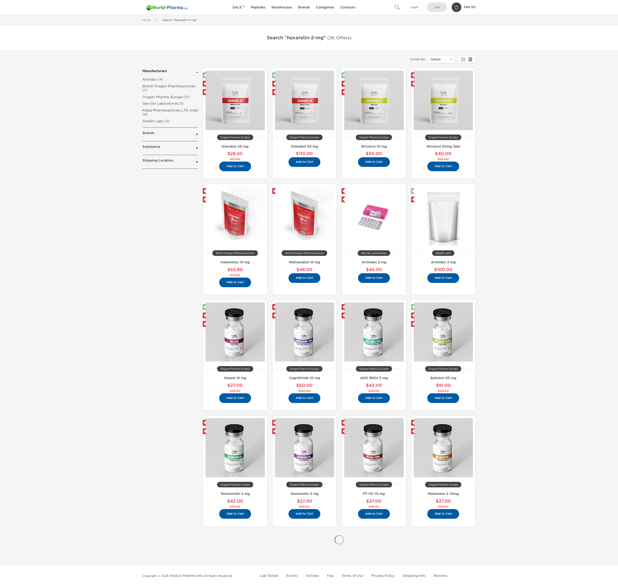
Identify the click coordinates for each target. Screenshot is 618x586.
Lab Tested (269, 576)
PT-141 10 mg (374, 494)
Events (292, 576)
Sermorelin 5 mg (304, 494)
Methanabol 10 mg (304, 262)
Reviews (440, 576)
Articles (312, 576)
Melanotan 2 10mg (443, 494)
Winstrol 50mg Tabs (443, 146)
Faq (330, 576)
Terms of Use (352, 576)
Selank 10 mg (235, 378)
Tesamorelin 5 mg (235, 494)
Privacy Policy (383, 576)
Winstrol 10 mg (374, 146)
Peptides (258, 7)
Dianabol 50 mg (304, 146)
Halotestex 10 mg (235, 262)
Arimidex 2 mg (374, 262)
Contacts (347, 7)
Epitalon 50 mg (443, 378)
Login (414, 7)
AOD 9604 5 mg (374, 378)
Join (437, 7)
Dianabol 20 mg (235, 146)
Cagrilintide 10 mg (304, 378)
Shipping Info (414, 576)
